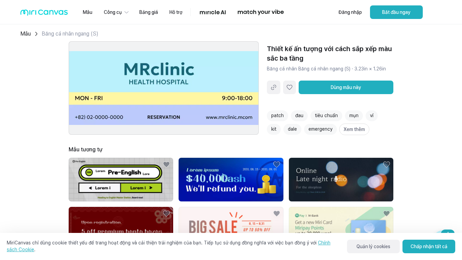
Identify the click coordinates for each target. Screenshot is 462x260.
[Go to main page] (44, 14)
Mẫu (25, 33)
